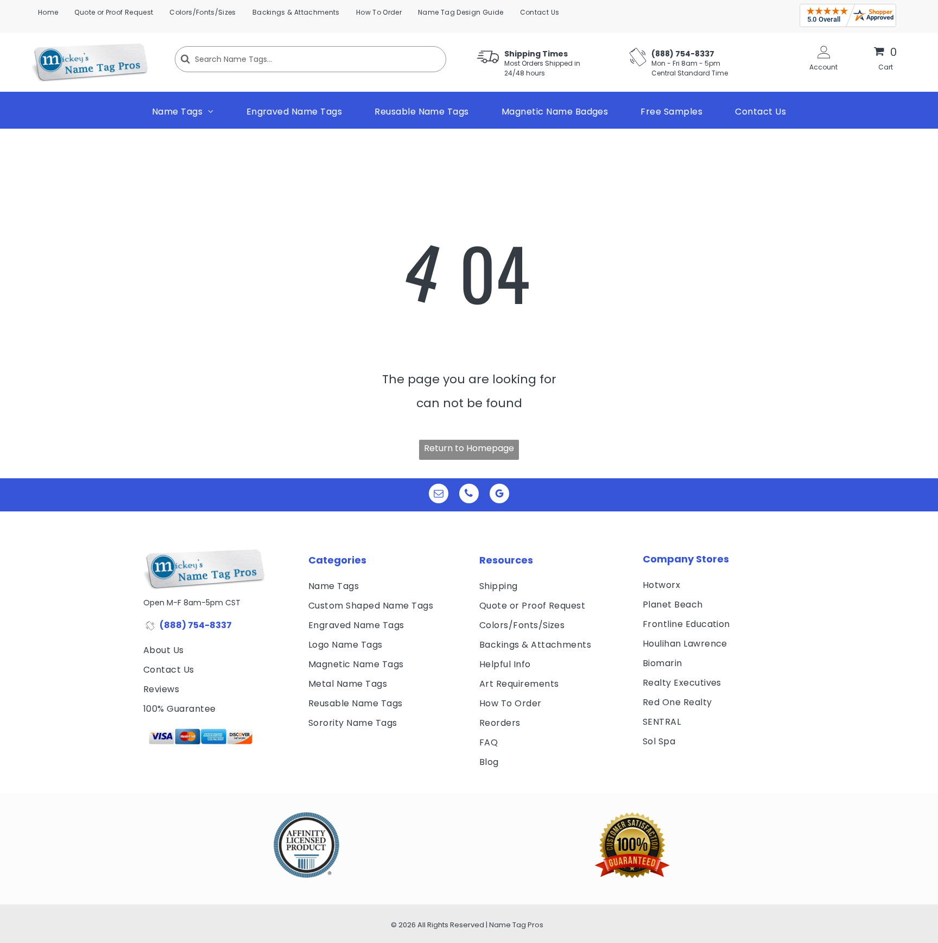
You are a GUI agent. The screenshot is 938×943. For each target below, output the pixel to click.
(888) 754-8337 (196, 625)
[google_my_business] (499, 495)
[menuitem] (48, 13)
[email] (438, 495)
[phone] (469, 495)
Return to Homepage (469, 448)
